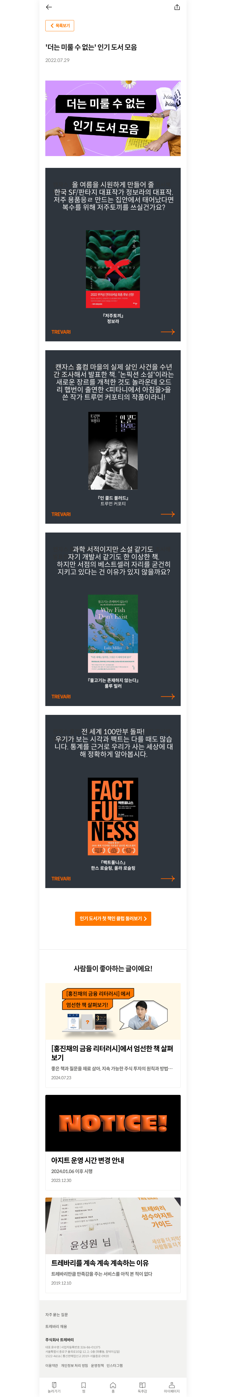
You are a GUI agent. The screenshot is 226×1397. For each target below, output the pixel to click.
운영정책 (97, 1365)
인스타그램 (114, 1365)
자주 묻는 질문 (56, 1314)
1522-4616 (53, 1356)
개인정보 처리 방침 (74, 1365)
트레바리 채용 (56, 1326)
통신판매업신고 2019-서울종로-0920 (86, 1356)
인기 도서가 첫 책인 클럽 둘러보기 (111, 918)
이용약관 (51, 1365)
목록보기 (63, 25)
